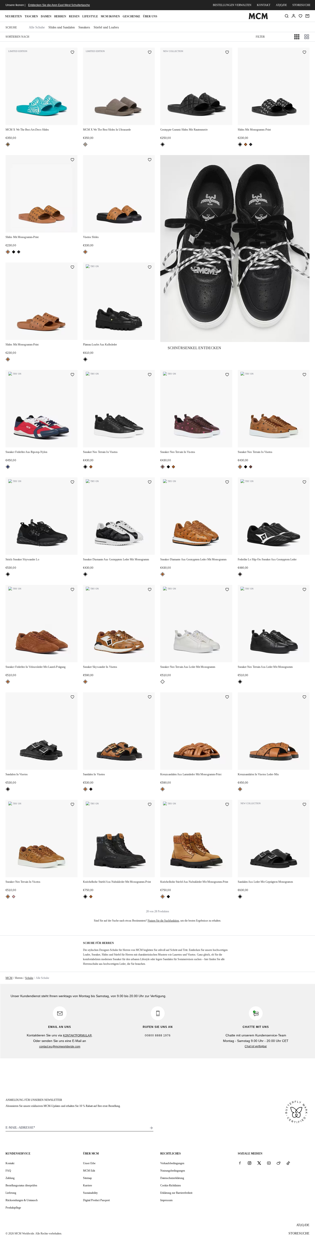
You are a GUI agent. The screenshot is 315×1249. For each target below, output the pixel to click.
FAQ (8, 1170)
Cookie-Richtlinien (170, 1185)
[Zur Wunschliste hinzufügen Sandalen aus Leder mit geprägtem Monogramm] (304, 805)
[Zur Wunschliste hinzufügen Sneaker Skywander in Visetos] (150, 590)
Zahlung (10, 1178)
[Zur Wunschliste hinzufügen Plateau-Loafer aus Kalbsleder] (150, 268)
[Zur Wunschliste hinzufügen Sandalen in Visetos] (72, 697)
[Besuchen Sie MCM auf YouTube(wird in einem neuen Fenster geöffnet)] (269, 1163)
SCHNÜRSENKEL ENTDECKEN (194, 348)
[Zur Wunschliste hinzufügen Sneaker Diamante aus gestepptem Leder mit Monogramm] (150, 482)
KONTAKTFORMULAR (77, 1035)
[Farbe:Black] (162, 144)
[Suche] (287, 16)
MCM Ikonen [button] (110, 16)
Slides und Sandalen (61, 27)
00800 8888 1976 (158, 1035)
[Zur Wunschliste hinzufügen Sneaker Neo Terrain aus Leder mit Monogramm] (227, 590)
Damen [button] (46, 16)
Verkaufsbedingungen (172, 1163)
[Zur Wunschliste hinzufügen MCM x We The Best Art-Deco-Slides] (72, 53)
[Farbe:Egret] (162, 681)
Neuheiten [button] (13, 16)
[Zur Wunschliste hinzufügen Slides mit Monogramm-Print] (304, 53)
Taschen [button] (31, 16)
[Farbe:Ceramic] (8, 144)
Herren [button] (60, 16)
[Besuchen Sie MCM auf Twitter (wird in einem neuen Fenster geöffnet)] (259, 1163)
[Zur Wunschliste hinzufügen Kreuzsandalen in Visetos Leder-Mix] (304, 697)
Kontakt (263, 5)
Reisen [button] (74, 16)
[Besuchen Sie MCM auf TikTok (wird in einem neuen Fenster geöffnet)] (288, 1163)
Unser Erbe (89, 1163)
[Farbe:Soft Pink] (13, 896)
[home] (258, 18)
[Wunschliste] (300, 16)
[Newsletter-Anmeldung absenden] (151, 1128)
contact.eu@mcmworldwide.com (59, 1046)
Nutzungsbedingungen (172, 1170)
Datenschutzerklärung (172, 1178)
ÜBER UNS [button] (150, 16)
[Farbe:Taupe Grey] (85, 144)
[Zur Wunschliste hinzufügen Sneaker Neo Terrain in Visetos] (150, 375)
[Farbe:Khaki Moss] (251, 144)
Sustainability (90, 1192)
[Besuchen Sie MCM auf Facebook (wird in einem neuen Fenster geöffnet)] (240, 1163)
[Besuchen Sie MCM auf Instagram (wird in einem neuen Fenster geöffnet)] (249, 1163)
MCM (9, 978)
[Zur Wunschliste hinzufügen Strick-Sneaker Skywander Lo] (72, 482)
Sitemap (87, 1178)
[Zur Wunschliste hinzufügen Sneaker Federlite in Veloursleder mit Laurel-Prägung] (72, 590)
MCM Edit (89, 1170)
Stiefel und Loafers (106, 27)
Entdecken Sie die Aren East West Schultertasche (59, 5)
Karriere (87, 1185)
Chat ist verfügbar (256, 1046)
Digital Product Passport (96, 1200)
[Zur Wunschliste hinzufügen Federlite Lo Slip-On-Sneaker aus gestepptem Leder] (304, 482)
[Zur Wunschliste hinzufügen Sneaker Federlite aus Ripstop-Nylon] (72, 375)
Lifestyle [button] (90, 16)
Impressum (166, 1200)
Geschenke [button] (131, 16)
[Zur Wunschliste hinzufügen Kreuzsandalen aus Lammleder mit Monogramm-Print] (227, 697)
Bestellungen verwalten (232, 5)
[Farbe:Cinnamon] (162, 466)
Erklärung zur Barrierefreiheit (176, 1192)
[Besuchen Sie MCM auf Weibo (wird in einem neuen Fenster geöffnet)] (278, 1163)
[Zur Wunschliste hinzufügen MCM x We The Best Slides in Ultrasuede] (150, 53)
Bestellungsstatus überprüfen (21, 1185)
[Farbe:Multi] (8, 466)
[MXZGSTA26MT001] (234, 248)
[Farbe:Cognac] (245, 144)
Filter (260, 36)
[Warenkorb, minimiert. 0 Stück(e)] (307, 16)
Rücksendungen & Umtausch (22, 1200)
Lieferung (11, 1192)
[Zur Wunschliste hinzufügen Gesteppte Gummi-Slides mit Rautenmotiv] (227, 53)
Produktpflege (13, 1207)
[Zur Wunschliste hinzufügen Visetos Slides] (150, 160)
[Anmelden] (293, 16)
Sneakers (84, 27)
